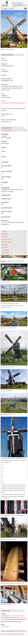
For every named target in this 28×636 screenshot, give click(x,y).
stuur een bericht (26, 5)
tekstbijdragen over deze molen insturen (12, 615)
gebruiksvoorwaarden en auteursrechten (12, 634)
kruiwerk (5, 236)
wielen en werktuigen (8, 242)
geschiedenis (6, 250)
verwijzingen (6, 244)
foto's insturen (5, 626)
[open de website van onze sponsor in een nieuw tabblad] (14, 257)
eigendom (5, 247)
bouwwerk (5, 234)
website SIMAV (4, 498)
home (13, 5)
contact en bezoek (7, 130)
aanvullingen (6, 252)
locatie (4, 231)
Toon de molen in (12, 103)
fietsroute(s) (4, 222)
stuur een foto (24, 5)
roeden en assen (7, 239)
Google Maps (9, 108)
